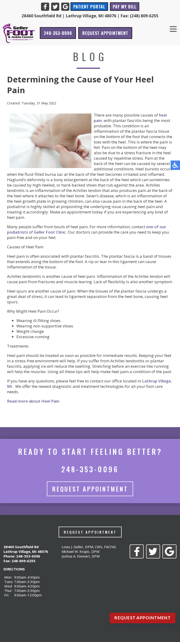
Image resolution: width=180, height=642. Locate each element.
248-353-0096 (58, 33)
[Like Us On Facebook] (45, 7)
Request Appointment (105, 33)
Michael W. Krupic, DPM (80, 551)
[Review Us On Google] (65, 7)
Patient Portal (89, 7)
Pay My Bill (124, 7)
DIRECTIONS (14, 569)
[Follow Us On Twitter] (55, 7)
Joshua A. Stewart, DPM (81, 556)
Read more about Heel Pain (33, 401)
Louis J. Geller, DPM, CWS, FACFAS (89, 546)
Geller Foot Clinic (50, 232)
